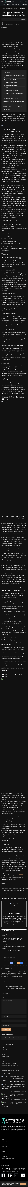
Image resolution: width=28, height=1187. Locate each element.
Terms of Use (9, 1184)
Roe (14, 957)
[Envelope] (23, 1175)
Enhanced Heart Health (11, 82)
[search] (18, 1)
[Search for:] (12, 1038)
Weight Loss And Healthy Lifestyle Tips (9, 1065)
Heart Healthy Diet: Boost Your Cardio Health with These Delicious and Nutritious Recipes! (12, 939)
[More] (14, 19)
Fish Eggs (10, 957)
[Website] (22, 969)
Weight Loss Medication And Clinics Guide (10, 1070)
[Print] (12, 19)
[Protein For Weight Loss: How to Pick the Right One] (5, 1096)
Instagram (18, 877)
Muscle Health (9, 96)
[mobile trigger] (2, 1)
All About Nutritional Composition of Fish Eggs (13, 76)
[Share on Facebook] (5, 19)
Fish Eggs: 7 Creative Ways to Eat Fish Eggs (14, 106)
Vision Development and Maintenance (15, 93)
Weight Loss (4, 1061)
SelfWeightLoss (10, 23)
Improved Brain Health (11, 85)
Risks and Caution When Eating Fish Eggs (14, 101)
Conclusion (7, 109)
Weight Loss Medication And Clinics (9, 1068)
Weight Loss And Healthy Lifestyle (8, 1063)
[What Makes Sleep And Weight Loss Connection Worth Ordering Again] (5, 1086)
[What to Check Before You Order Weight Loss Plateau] (5, 1104)
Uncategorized (4, 1058)
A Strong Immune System (12, 88)
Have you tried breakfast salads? (11, 951)
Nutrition (3, 1054)
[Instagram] (16, 1175)
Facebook (12, 877)
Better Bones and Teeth (12, 90)
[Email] (9, 19)
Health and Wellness (5, 1049)
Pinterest (4, 879)
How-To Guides (4, 1052)
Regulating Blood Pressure (12, 98)
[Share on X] (7, 19)
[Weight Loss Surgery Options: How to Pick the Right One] (5, 1078)
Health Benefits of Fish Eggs (11, 79)
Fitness (2, 1047)
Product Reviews (5, 1056)
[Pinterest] (10, 1175)
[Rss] (26, 969)
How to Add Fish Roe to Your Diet (12, 104)
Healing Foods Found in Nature (11, 944)
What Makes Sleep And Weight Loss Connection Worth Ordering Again (18, 1086)
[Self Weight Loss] (9, 1)
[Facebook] (24, 969)
